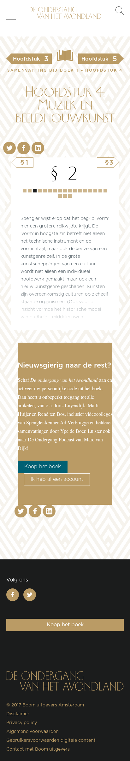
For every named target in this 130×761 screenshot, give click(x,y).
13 (90, 190)
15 (100, 190)
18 (65, 196)
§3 (109, 162)
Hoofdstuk (25, 190)
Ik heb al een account (57, 479)
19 (70, 196)
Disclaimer (17, 714)
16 (105, 190)
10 (75, 190)
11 (80, 190)
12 (85, 190)
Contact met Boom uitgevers (38, 749)
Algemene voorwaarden (32, 731)
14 (95, 190)
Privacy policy (21, 723)
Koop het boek (42, 466)
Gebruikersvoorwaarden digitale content (51, 740)
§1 (24, 162)
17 (60, 196)
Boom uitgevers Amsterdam (53, 705)
